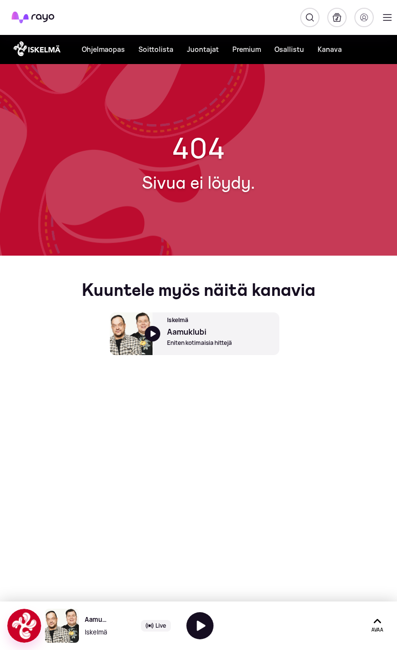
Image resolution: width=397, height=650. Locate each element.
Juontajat (203, 49)
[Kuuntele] (200, 625)
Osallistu (289, 49)
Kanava (330, 49)
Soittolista (155, 49)
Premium (246, 49)
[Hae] (310, 17)
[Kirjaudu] (364, 17)
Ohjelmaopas (103, 49)
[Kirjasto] (337, 17)
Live (160, 625)
